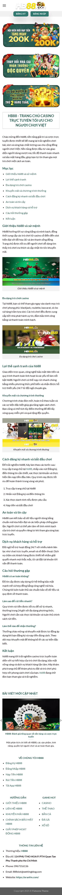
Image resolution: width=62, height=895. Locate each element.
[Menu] (4, 5)
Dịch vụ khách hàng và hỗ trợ (21, 207)
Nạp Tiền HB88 (14, 774)
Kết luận (10, 218)
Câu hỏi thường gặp (17, 212)
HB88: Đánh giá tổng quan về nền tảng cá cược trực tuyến (31, 735)
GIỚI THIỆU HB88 (16, 802)
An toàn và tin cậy (15, 201)
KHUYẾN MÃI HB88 (17, 813)
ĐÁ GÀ (46, 819)
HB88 (24, 850)
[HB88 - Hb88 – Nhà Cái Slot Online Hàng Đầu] (31, 5)
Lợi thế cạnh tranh (16, 179)
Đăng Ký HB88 (14, 763)
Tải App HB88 (13, 785)
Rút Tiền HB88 (14, 779)
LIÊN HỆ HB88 (14, 808)
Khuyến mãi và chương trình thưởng (26, 190)
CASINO (46, 802)
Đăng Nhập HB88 (15, 768)
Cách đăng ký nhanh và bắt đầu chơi (25, 196)
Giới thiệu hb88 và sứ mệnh (21, 173)
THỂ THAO (48, 808)
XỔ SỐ (45, 825)
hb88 (29, 468)
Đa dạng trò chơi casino (19, 184)
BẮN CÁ (46, 813)
